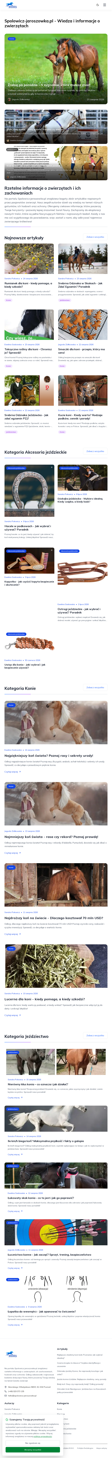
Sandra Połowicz (12, 278)
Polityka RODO (68, 1448)
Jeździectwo (12, 113)
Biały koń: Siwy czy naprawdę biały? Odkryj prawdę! (80, 1384)
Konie (11, 39)
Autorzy (9, 1403)
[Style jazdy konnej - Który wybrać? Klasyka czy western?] (56, 127)
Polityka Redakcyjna (85, 1448)
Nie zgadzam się (32, 1443)
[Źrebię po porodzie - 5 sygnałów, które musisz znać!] (56, 69)
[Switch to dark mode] (97, 4)
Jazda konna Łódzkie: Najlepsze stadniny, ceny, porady (81, 1379)
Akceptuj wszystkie (32, 1449)
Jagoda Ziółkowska (67, 344)
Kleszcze (61, 1414)
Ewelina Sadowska (13, 344)
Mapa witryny (101, 1448)
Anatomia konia (64, 1433)
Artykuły (62, 1348)
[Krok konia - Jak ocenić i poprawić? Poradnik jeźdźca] (56, 163)
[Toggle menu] (104, 5)
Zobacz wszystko (95, 237)
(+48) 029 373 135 (16, 1391)
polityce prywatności (43, 1436)
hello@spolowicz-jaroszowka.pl (22, 1395)
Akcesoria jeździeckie (16, 468)
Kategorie (63, 1403)
